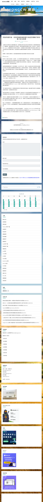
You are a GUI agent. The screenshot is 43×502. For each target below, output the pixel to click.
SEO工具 (12, 4)
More (27, 4)
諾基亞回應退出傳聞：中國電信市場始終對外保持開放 (13, 300)
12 (14, 202)
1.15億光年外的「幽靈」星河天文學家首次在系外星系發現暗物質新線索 (17, 317)
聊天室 (37, 1)
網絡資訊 (6, 117)
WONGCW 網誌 (5, 1)
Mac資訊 (4, 251)
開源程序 (4, 270)
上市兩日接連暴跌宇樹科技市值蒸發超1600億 (12, 310)
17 (3, 204)
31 (3, 208)
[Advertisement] (21, 26)
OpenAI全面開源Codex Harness (9, 307)
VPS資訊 (4, 256)
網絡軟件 (4, 239)
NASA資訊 (5, 258)
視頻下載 (33, 1)
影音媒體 (4, 236)
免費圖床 (28, 1)
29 (30, 206)
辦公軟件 (4, 231)
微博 (18, 1)
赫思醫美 (4, 221)
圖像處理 (4, 234)
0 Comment (25, 41)
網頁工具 (4, 273)
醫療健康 (4, 278)
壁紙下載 (23, 1)
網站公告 (4, 219)
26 (14, 206)
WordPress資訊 (6, 261)
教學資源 (4, 268)
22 (30, 204)
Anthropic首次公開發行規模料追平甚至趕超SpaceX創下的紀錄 (15, 315)
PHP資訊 (4, 265)
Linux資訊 (4, 253)
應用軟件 (4, 241)
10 (3, 202)
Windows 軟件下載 (6, 226)
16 (35, 202)
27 (19, 206)
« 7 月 (4, 209)
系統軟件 (4, 229)
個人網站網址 (5, 168)
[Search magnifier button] (39, 187)
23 (35, 204)
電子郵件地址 (6, 163)
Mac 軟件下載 (5, 244)
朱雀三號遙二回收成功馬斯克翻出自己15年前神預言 (13, 305)
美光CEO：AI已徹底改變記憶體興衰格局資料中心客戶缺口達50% (15, 303)
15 (30, 202)
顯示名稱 (5, 158)
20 (19, 204)
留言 (4, 142)
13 (19, 202)
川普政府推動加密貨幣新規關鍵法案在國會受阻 (12, 312)
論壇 (15, 1)
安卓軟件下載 (5, 246)
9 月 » (6, 209)
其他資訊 (4, 280)
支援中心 (17, 4)
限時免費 (4, 224)
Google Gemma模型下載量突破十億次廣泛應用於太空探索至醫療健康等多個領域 (19, 322)
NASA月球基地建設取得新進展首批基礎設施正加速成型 (13, 320)
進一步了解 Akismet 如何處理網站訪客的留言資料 (29, 177)
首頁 (12, 1)
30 (35, 206)
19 (14, 204)
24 (3, 206)
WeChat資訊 (5, 263)
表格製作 (22, 4)
